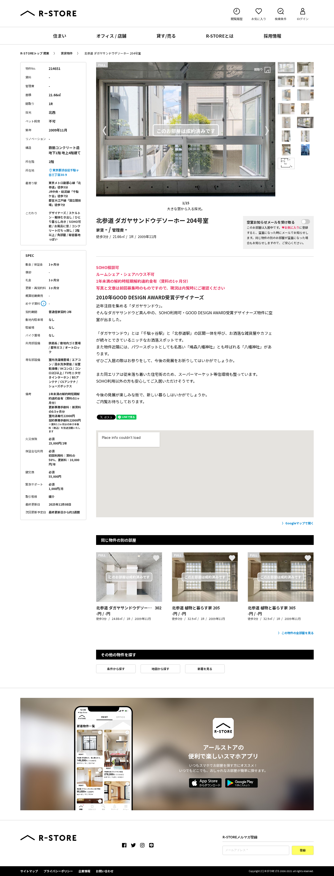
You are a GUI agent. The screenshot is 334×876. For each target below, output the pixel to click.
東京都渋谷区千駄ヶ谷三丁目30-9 (64, 172)
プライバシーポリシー (58, 871)
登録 (303, 850)
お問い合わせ (104, 871)
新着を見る (205, 669)
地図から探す (160, 669)
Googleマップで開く (299, 523)
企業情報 (84, 871)
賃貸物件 (67, 53)
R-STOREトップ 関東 (34, 53)
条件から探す (116, 669)
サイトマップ (29, 871)
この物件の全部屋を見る (297, 633)
